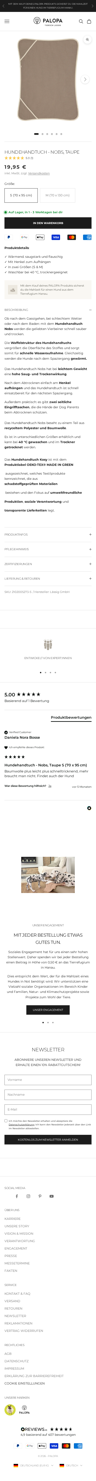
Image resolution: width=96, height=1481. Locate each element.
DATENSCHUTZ (16, 1361)
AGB (8, 1354)
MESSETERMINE (17, 1263)
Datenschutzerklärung (21, 1124)
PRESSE (10, 1256)
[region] (48, 651)
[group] (48, 694)
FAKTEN (10, 1271)
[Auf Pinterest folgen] (40, 1196)
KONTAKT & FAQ (17, 1294)
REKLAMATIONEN (18, 1323)
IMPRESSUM (14, 1369)
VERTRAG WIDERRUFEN (23, 1331)
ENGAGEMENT (15, 1248)
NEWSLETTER (15, 1316)
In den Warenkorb (48, 223)
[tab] (36, 134)
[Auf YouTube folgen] (51, 1196)
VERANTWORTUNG (19, 1241)
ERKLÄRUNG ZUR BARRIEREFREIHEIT (34, 1376)
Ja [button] (49, 786)
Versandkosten (39, 173)
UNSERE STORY (16, 1226)
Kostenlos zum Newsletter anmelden (48, 1139)
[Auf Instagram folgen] (28, 1196)
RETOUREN (13, 1308)
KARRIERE (12, 1219)
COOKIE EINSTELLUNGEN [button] (24, 1383)
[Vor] (85, 79)
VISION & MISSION (18, 1234)
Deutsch (72, 1465)
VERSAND (12, 1301)
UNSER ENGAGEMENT (48, 1010)
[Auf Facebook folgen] (17, 1196)
